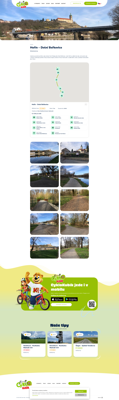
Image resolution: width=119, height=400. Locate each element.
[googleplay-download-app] (71, 299)
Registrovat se (77, 3)
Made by (99, 397)
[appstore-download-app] (57, 299)
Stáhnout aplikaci (91, 3)
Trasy (43, 3)
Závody (48, 3)
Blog (52, 3)
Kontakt (63, 3)
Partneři (57, 3)
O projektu (37, 3)
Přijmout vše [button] (80, 391)
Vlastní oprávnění (35, 395)
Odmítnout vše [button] (81, 394)
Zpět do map (21, 36)
